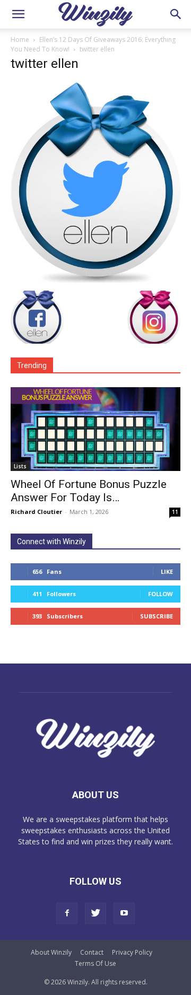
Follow (160, 594)
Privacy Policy (132, 952)
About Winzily (51, 952)
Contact (91, 952)
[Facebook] (66, 913)
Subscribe (156, 616)
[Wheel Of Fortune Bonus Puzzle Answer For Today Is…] (95, 429)
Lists (20, 466)
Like (167, 571)
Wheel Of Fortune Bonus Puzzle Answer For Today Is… (89, 491)
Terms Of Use (95, 963)
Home (20, 39)
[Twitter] (95, 913)
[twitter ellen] (95, 279)
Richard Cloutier (36, 512)
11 (175, 512)
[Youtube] (124, 913)
